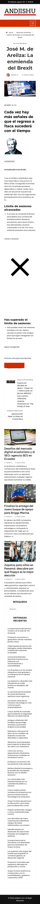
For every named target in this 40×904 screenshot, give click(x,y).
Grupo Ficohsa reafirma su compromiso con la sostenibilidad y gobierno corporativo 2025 (19, 874)
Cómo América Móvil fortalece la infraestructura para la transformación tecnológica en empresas (19, 793)
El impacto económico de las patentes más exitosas (19, 763)
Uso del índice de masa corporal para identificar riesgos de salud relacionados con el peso (19, 821)
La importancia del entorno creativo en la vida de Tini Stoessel (19, 630)
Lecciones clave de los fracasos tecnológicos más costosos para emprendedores (20, 703)
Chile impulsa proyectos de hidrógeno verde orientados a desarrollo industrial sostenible (20, 649)
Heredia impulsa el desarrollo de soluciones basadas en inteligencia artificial (18, 832)
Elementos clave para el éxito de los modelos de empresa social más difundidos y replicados (18, 734)
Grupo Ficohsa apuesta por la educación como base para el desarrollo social (19, 803)
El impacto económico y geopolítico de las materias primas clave (20, 639)
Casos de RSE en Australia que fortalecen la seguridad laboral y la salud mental (20, 713)
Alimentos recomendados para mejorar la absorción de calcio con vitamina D (19, 744)
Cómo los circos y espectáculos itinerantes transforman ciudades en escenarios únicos (19, 754)
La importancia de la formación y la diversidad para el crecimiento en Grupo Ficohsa (19, 843)
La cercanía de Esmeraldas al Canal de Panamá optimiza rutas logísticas (19, 694)
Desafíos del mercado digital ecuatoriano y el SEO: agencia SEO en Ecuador (19, 454)
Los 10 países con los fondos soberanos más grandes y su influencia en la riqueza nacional (20, 673)
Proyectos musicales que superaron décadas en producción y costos (18, 864)
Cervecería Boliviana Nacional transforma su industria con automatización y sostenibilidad (18, 661)
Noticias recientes (20, 43)
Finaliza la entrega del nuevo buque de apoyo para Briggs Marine (18, 509)
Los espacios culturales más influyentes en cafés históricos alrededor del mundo (20, 684)
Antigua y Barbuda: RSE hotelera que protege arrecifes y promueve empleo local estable (18, 723)
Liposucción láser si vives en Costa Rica (15, 415)
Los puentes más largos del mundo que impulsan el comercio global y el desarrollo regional (19, 854)
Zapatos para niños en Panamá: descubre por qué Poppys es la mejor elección (19, 570)
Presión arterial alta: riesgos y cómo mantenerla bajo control (20, 812)
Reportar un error (14, 367)
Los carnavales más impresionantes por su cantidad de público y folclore (17, 782)
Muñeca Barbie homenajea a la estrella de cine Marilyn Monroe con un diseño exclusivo (20, 771)
